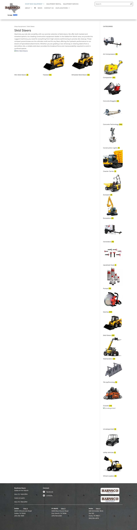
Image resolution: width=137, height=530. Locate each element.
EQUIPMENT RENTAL (53, 4)
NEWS (40, 8)
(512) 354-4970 (94, 518)
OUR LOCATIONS (62, 8)
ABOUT (27, 8)
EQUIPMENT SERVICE (70, 4)
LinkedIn (49, 496)
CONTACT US (49, 8)
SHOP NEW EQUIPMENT (33, 4)
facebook (49, 492)
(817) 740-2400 (57, 516)
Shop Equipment (20, 26)
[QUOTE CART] (35, 8)
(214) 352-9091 (19, 516)
